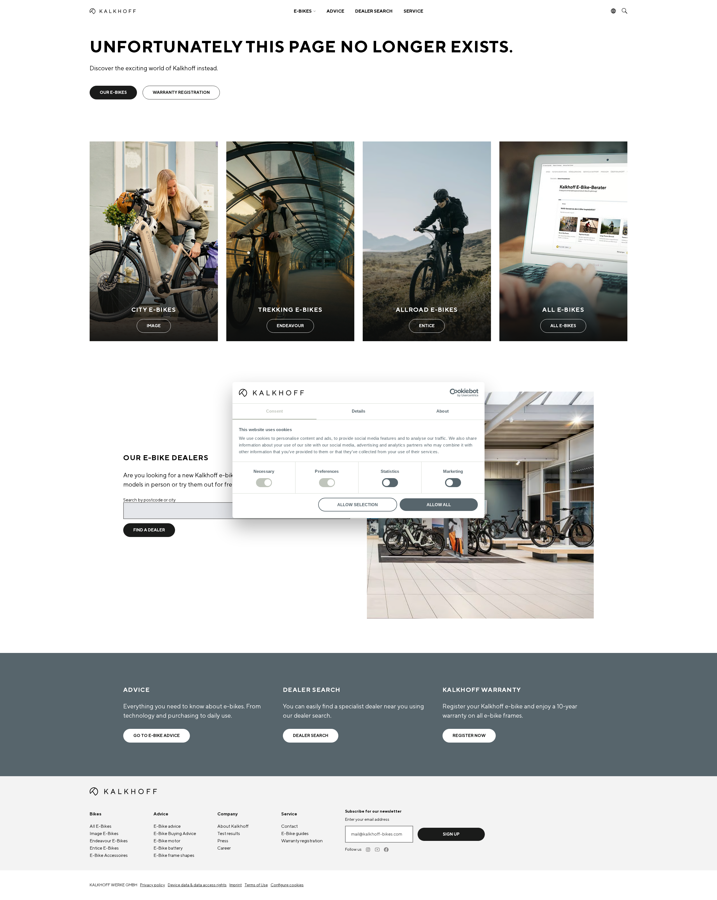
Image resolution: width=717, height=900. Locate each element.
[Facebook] (386, 849)
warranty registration (181, 92)
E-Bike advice (167, 826)
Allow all (439, 504)
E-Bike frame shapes (173, 855)
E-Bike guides (295, 833)
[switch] (327, 482)
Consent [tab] (274, 411)
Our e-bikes (113, 92)
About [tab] (442, 411)
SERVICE (413, 11)
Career (224, 848)
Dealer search (310, 735)
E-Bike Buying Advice (174, 833)
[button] (304, 11)
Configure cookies (287, 885)
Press (222, 841)
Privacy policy (152, 885)
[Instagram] (368, 849)
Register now (469, 735)
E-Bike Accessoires (109, 855)
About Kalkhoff (233, 826)
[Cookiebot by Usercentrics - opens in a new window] (453, 393)
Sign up (451, 834)
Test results (228, 833)
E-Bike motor (166, 841)
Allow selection (357, 504)
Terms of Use (256, 885)
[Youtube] (377, 849)
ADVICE (335, 11)
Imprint (235, 885)
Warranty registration (302, 841)
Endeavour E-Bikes (109, 841)
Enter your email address (367, 820)
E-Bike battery (168, 848)
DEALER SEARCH (374, 11)
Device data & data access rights (197, 885)
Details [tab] (359, 411)
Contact (289, 826)
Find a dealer (149, 530)
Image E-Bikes (104, 833)
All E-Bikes (100, 826)
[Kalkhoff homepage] (156, 11)
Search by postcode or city (149, 500)
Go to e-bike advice (156, 735)
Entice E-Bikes (104, 848)
